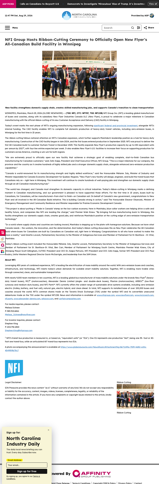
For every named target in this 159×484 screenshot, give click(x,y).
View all (153, 4)
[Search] (133, 28)
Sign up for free (26, 471)
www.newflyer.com (124, 295)
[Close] (48, 430)
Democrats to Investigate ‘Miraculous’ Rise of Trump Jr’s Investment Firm (110, 3)
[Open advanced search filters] (138, 28)
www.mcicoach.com (144, 295)
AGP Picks (8, 4)
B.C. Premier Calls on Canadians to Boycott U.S (32, 3)
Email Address (14, 460)
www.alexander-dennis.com (27, 298)
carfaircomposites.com (70, 298)
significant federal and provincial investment (115, 125)
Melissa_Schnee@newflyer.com (20, 314)
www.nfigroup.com (106, 295)
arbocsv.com (47, 298)
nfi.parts (9, 298)
